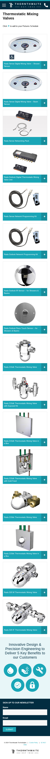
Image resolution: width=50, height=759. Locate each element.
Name (5, 707)
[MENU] (4, 5)
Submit (9, 729)
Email (5, 718)
